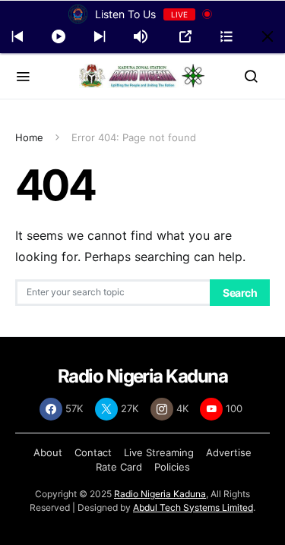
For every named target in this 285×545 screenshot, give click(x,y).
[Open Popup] (185, 36)
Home (29, 137)
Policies (172, 467)
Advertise (229, 452)
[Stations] (226, 36)
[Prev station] (99, 36)
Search (240, 292)
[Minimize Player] (267, 36)
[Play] (58, 36)
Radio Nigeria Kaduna (160, 493)
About (47, 452)
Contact (93, 452)
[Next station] (17, 36)
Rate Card (119, 467)
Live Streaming (159, 452)
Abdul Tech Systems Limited (193, 507)
